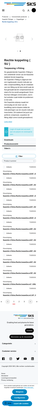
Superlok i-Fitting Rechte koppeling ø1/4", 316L (20, 207)
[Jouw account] (28, 10)
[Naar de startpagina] (19, 4)
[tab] (19, 140)
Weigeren (19, 392)
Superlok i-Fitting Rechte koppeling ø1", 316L (19, 284)
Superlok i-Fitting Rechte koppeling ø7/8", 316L (20, 273)
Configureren (19, 398)
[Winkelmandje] (34, 10)
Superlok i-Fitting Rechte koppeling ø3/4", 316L (20, 262)
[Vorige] (5, 39)
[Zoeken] (23, 10)
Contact (29, 330)
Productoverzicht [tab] (11, 144)
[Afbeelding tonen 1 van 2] (17, 51)
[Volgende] (32, 39)
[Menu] (3, 10)
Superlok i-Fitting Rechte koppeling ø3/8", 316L (20, 229)
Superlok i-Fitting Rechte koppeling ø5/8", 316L (20, 251)
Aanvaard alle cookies (19, 403)
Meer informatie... (29, 387)
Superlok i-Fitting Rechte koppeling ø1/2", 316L (20, 240)
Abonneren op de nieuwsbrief (21, 337)
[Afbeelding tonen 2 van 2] (20, 51)
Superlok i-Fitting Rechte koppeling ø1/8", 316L (20, 185)
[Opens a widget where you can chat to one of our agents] (8, 403)
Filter (20, 156)
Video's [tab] (7, 148)
